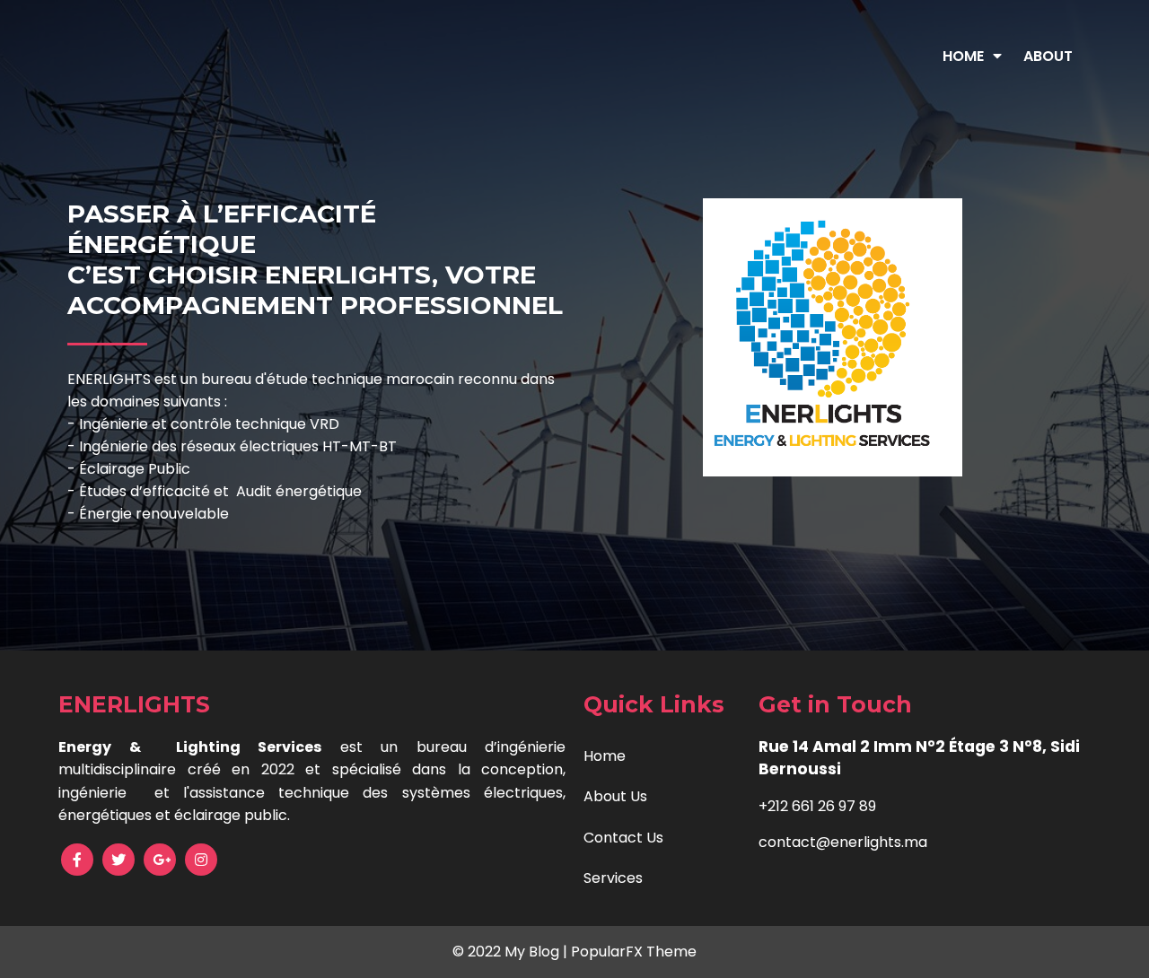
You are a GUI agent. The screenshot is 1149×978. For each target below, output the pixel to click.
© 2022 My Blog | (511, 951)
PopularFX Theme (634, 951)
